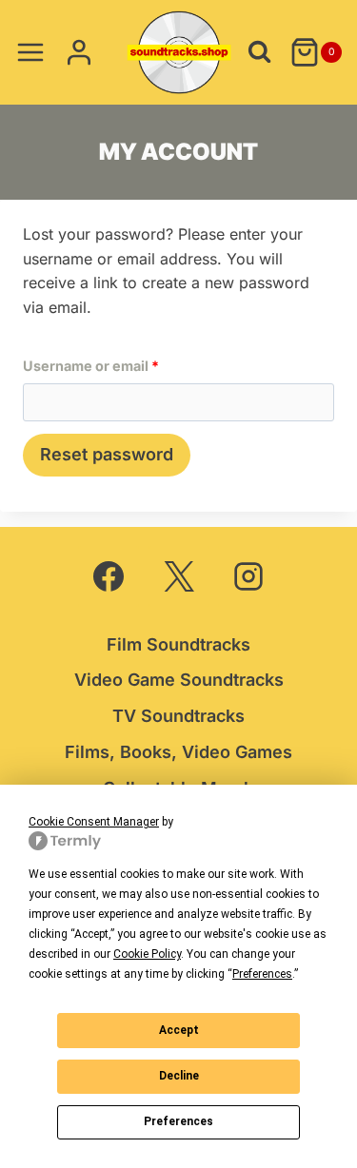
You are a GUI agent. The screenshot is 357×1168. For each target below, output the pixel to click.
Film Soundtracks (178, 644)
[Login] (79, 52)
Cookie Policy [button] (147, 954)
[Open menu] (31, 51)
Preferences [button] (262, 974)
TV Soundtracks (178, 716)
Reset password (106, 454)
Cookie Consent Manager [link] (94, 821)
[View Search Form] (259, 51)
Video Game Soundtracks (179, 680)
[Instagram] (248, 576)
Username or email (121, 365)
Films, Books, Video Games (178, 752)
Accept (179, 1030)
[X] (179, 576)
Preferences (178, 1121)
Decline (179, 1075)
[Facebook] (108, 576)
